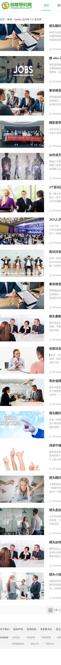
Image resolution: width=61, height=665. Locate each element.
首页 (46, 5)
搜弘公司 (35, 644)
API (54, 49)
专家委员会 (46, 629)
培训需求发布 (18, 644)
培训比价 (50, 644)
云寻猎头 (16, 637)
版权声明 (18, 629)
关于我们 (4, 629)
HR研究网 (46, 637)
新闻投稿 (31, 629)
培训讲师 (31, 637)
